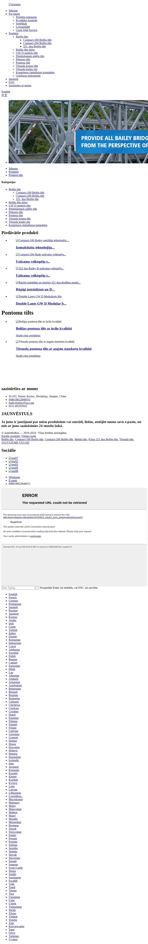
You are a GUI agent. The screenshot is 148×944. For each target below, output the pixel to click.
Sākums (13, 10)
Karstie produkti (10, 436)
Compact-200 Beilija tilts (37, 43)
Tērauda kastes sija (26, 69)
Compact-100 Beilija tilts (37, 39)
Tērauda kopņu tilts (27, 65)
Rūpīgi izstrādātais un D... (35, 289)
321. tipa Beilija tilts (34, 46)
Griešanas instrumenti (28, 75)
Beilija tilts (22, 36)
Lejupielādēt (23, 26)
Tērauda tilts (126, 439)
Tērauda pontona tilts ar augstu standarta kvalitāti (54, 349)
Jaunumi (13, 79)
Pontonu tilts (23, 62)
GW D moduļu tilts (27, 52)
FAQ (11, 82)
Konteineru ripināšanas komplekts (35, 72)
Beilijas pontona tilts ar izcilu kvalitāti (44, 328)
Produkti (13, 33)
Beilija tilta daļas (25, 49)
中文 (4, 95)
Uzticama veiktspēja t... (33, 261)
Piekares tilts (23, 59)
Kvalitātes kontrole (26, 20)
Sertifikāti (21, 23)
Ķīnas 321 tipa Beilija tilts (103, 439)
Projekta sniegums (26, 17)
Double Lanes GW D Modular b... (41, 303)
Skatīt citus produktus (28, 335)
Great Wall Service (26, 30)
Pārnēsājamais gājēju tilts (30, 56)
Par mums (14, 13)
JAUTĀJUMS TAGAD (15, 442)
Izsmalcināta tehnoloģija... (35, 247)
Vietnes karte (28, 436)
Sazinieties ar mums (20, 85)
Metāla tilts (81, 439)
